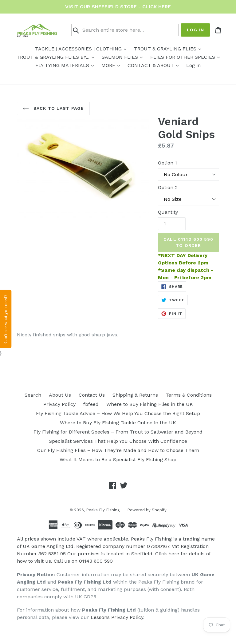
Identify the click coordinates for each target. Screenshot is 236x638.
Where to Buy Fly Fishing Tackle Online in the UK (118, 423)
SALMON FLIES (121, 57)
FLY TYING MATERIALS (63, 65)
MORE (109, 65)
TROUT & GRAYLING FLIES (166, 49)
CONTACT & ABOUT (151, 65)
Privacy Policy (59, 404)
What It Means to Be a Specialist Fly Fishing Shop (118, 459)
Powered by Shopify (147, 510)
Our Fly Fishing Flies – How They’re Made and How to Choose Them (118, 450)
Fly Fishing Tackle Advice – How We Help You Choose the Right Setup (118, 413)
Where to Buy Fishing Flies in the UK (149, 404)
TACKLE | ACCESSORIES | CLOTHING (79, 49)
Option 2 (168, 187)
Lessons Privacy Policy (117, 617)
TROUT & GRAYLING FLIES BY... (54, 57)
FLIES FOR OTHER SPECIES (183, 57)
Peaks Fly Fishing (103, 510)
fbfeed (91, 404)
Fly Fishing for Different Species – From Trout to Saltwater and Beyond (118, 432)
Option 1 (167, 163)
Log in (195, 29)
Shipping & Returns (135, 395)
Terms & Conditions (189, 395)
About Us (60, 395)
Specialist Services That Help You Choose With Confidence (118, 441)
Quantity (168, 212)
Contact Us (92, 395)
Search (33, 395)
